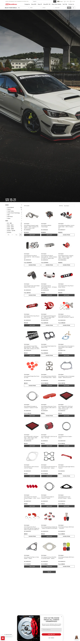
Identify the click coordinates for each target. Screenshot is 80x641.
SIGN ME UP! (51, 634)
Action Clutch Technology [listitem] (13, 213)
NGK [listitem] (8, 214)
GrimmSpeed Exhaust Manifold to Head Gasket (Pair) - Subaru (48, 377)
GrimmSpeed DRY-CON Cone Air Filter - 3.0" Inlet (49, 437)
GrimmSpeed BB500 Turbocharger (46, 226)
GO (20, 234)
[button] (60, 1)
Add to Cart (32, 234)
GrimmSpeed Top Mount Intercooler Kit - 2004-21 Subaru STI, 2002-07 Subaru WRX (49, 257)
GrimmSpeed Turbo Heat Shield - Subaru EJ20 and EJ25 (32, 286)
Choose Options (66, 234)
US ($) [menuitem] (73, 1)
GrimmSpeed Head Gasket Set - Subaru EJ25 (49, 346)
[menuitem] (66, 1)
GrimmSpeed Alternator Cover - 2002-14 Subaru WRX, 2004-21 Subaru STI (49, 408)
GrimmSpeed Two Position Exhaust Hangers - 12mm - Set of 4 (32, 498)
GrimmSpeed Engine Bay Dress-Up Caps (32, 377)
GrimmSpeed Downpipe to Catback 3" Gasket (47, 497)
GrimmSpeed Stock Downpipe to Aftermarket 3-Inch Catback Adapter (66, 347)
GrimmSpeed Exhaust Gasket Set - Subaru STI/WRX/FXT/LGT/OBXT (49, 527)
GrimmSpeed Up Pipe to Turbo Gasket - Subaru (31, 557)
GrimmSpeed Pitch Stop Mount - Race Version (32, 316)
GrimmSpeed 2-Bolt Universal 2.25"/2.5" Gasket (31, 467)
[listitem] (13, 223)
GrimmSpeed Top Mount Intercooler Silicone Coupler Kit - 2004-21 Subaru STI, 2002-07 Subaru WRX (32, 528)
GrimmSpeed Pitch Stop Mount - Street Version (66, 286)
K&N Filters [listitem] (10, 216)
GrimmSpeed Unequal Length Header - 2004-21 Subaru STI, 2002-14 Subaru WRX (31, 227)
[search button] (54, 1)
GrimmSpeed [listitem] (10, 207)
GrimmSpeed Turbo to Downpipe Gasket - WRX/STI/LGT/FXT (66, 377)
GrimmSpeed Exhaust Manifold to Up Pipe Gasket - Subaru (48, 557)
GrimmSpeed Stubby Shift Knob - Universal (66, 557)
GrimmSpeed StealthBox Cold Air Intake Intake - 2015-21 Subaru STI (66, 227)
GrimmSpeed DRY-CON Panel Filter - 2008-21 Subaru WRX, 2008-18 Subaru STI (65, 408)
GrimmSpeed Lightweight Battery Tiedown (66, 467)
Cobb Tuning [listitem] (10, 211)
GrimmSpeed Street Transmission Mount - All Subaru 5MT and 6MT (49, 287)
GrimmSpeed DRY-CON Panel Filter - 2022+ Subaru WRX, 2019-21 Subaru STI (31, 438)
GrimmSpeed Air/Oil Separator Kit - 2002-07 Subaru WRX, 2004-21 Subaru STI (48, 317)
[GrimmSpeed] (12, 4)
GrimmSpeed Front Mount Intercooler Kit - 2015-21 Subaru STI (32, 257)
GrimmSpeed (26, 223)
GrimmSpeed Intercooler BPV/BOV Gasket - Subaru (64, 497)
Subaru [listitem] (9, 209)
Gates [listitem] (8, 218)
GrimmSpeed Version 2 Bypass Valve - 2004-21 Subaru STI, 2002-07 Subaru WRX (65, 257)
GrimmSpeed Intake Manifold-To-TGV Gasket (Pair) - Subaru (49, 467)
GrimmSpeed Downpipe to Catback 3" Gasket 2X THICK (31, 407)
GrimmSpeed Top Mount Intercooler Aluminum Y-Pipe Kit (66, 316)
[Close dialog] (61, 616)
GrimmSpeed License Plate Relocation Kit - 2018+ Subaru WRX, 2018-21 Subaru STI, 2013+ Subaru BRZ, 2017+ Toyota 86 (31, 347)
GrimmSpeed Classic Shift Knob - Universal (66, 527)
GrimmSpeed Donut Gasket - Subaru (65, 437)
